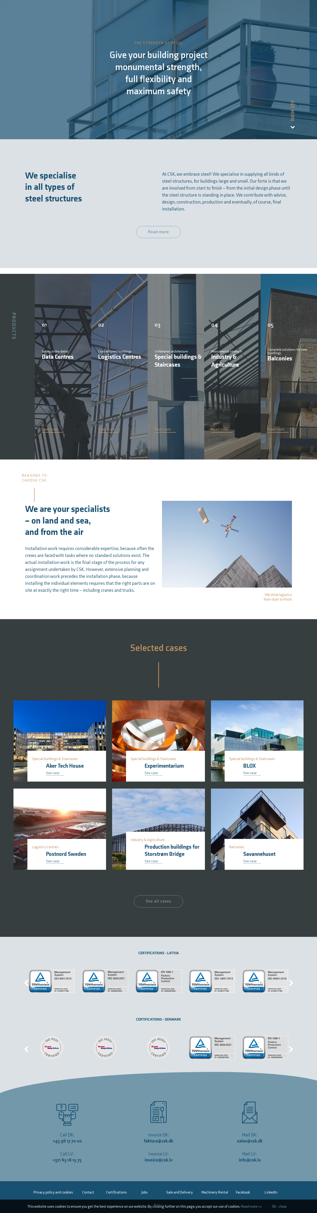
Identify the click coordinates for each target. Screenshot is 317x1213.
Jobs (144, 1192)
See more (292, 112)
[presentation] (26, 981)
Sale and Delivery (179, 1192)
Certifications (116, 1192)
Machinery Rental (214, 1192)
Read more (158, 232)
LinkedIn (271, 1192)
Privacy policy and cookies (53, 1192)
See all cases (158, 901)
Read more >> (251, 1206)
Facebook (243, 1192)
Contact (88, 1192)
